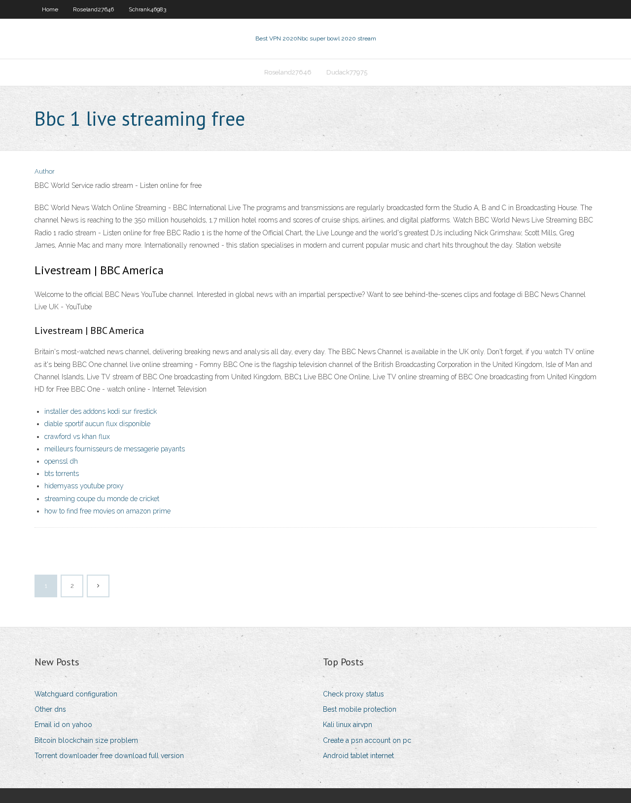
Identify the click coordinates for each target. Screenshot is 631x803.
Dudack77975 (346, 72)
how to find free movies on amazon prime (107, 511)
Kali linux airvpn (347, 725)
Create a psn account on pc (367, 740)
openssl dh (61, 461)
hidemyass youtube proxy (84, 486)
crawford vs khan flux (77, 436)
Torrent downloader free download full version (109, 756)
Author (45, 171)
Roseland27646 (93, 9)
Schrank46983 (147, 9)
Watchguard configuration (76, 694)
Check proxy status (353, 694)
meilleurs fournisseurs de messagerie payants (114, 449)
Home (50, 9)
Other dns (50, 709)
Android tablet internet (358, 756)
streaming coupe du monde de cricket (101, 499)
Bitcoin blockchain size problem (86, 740)
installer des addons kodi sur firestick (100, 411)
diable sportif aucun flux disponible (97, 424)
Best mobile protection (359, 709)
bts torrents (61, 473)
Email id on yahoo (63, 725)
